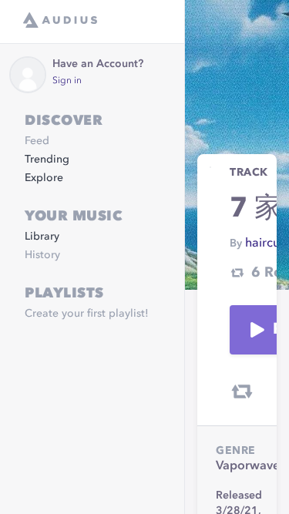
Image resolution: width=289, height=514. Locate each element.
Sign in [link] (67, 81)
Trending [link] (47, 159)
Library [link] (42, 236)
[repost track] (242, 391)
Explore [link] (44, 178)
